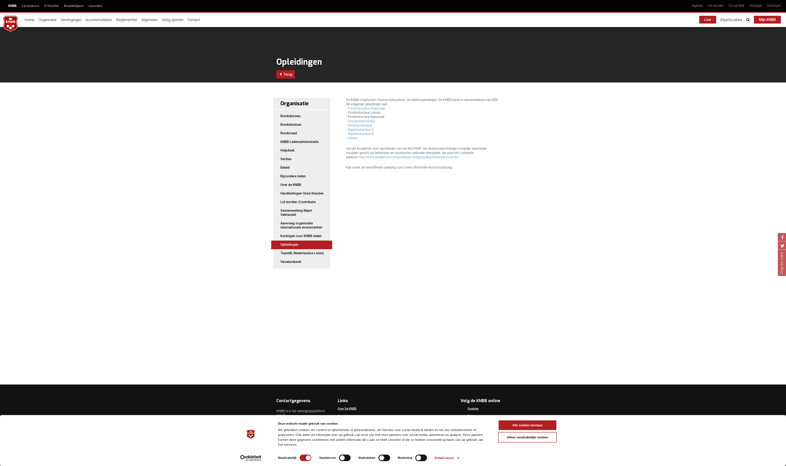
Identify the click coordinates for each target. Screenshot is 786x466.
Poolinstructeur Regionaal (366, 108)
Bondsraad (288, 133)
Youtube (473, 408)
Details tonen (444, 458)
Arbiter (352, 138)
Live (707, 19)
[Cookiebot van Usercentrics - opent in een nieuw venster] (251, 458)
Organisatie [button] (47, 20)
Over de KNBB (290, 185)
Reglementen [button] (126, 20)
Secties (286, 159)
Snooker (95, 5)
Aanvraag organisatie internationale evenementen (301, 225)
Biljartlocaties (731, 20)
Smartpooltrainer (360, 125)
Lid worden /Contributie (298, 202)
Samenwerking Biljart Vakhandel (296, 213)
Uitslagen (755, 6)
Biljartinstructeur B (361, 134)
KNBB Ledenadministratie (299, 142)
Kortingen (774, 6)
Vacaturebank (290, 262)
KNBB (12, 6)
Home (29, 20)
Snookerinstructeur (361, 121)
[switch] (345, 458)
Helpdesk (287, 150)
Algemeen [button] (149, 20)
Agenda (697, 6)
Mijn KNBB (767, 19)
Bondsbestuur (291, 125)
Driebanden (51, 6)
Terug (287, 74)
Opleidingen (289, 245)
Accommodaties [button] (99, 20)
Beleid (285, 168)
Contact (194, 20)
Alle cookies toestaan (527, 425)
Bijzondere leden (293, 176)
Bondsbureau (290, 116)
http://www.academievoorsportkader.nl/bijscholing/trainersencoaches (409, 157)
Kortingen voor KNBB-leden (301, 236)
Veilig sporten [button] (173, 20)
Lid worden (716, 6)
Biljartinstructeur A (361, 130)
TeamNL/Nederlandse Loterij (302, 253)
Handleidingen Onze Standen (302, 193)
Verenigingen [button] (71, 20)
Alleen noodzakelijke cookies (527, 437)
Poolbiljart (74, 6)
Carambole (30, 5)
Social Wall (736, 6)
